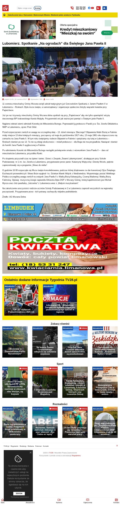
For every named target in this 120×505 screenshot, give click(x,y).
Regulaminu (76, 455)
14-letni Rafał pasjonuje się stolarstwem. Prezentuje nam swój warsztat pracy (75, 431)
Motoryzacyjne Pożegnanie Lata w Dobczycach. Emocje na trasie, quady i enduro (105, 389)
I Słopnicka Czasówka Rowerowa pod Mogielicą (45, 392)
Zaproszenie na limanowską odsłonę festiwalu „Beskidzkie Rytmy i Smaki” (105, 350)
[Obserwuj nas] (89, 8)
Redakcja (23, 446)
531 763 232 (80, 7)
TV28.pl (6, 446)
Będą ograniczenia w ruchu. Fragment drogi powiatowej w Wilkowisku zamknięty (15, 429)
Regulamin (14, 446)
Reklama (31, 446)
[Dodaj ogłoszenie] (104, 8)
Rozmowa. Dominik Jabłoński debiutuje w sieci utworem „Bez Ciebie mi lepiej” (45, 431)
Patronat (38, 446)
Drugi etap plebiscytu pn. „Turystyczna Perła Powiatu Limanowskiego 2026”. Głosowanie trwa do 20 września (105, 428)
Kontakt (46, 446)
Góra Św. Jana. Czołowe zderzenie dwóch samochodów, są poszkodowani (75, 350)
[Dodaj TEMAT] (98, 8)
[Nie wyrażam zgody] (30, 452)
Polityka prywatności (20, 497)
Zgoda (19, 493)
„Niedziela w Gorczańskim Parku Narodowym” (15, 351)
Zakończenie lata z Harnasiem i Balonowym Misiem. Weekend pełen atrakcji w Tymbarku (44, 15)
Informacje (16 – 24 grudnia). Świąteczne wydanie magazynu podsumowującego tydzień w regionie (60, 308)
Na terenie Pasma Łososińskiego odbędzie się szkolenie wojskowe (45, 350)
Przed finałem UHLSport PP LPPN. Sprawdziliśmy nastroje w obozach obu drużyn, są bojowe (15, 387)
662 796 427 (80, 9)
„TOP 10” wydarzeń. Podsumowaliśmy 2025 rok (21, 310)
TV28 (51, 453)
